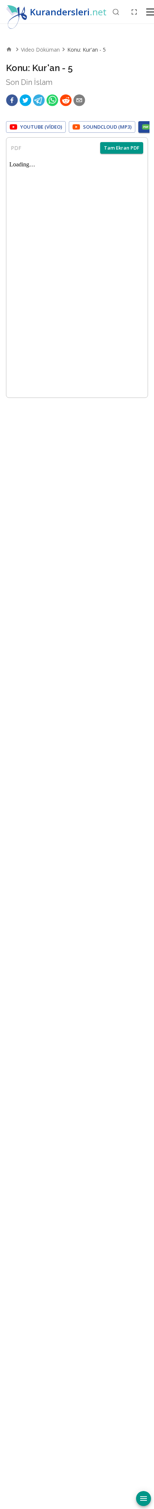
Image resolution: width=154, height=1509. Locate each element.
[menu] (143, 1498)
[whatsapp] (52, 100)
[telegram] (39, 100)
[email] (79, 100)
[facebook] (12, 100)
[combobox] (116, 12)
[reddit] (66, 100)
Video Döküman (40, 49)
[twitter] (25, 100)
